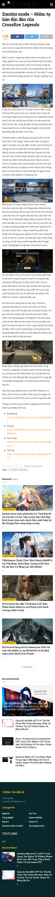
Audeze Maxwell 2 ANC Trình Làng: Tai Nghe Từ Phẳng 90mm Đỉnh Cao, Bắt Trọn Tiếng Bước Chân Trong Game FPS (26, 706)
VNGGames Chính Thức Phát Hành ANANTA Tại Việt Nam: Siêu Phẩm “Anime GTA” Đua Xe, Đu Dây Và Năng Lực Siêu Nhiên (27, 563)
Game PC (33, 821)
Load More (27, 667)
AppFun (6, 813)
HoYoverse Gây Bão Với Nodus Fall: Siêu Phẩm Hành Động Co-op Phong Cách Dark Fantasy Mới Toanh (25, 607)
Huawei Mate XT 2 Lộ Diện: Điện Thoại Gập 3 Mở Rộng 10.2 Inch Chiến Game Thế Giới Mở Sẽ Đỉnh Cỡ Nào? (34, 761)
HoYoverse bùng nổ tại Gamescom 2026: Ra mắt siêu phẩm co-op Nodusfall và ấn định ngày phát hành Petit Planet (26, 650)
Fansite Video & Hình (12, 825)
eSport (5, 821)
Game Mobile (9, 509)
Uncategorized (36, 825)
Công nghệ (7, 817)
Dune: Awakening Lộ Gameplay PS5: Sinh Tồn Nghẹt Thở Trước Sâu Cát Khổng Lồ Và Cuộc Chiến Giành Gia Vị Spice (33, 743)
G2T (4, 841)
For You (32, 813)
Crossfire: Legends (18, 470)
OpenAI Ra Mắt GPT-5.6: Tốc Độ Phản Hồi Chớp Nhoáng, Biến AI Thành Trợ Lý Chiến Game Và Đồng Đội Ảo (33, 724)
